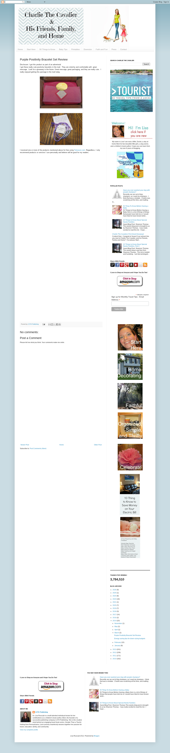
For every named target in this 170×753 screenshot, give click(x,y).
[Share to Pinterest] (59, 324)
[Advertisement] (61, 422)
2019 (115, 608)
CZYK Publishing (41, 712)
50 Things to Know (47, 49)
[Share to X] (54, 324)
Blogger (96, 736)
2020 (115, 605)
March (116, 633)
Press (114, 49)
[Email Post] (43, 324)
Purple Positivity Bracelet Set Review (127, 635)
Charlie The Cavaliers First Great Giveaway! (128, 234)
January (117, 646)
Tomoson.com (79, 150)
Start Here (31, 49)
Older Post (98, 445)
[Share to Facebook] (57, 324)
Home (20, 49)
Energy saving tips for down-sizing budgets (129, 638)
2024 (115, 596)
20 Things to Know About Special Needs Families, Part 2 (135, 245)
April (116, 630)
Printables (75, 49)
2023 (115, 599)
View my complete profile (29, 730)
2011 (115, 656)
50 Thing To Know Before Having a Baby (114, 690)
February (117, 642)
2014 (115, 621)
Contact (123, 49)
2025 (115, 593)
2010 (115, 659)
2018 (115, 611)
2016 (115, 618)
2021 (115, 602)
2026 (115, 590)
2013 (115, 649)
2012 (115, 652)
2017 (115, 614)
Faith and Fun (102, 49)
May (116, 626)
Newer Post (25, 445)
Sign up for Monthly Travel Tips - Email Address (127, 298)
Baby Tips (63, 49)
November (118, 623)
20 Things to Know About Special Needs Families (117, 703)
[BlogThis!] (52, 324)
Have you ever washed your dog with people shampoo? (120, 677)
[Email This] (49, 324)
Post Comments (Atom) (38, 448)
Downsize (88, 49)
